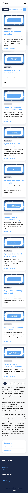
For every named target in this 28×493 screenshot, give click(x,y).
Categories (5, 467)
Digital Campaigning (9, 447)
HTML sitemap (6, 481)
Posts (3, 469)
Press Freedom (7, 28)
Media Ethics (7, 450)
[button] (23, 383)
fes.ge (6, 3)
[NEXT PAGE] (23, 383)
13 (18, 383)
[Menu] (25, 3)
